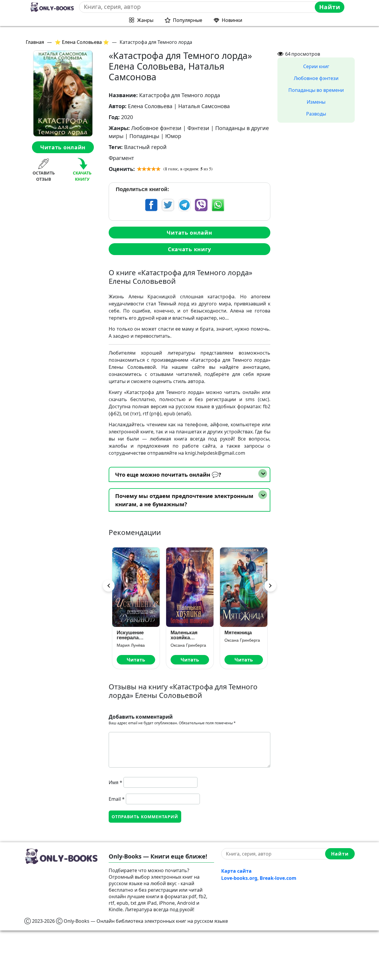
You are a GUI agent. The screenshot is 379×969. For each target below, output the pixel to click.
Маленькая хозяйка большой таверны (183, 635)
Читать (135, 659)
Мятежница (237, 632)
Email (117, 799)
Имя (115, 782)
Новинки (232, 20)
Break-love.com (278, 878)
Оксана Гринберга (188, 645)
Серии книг (316, 66)
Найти (329, 7)
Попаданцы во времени (316, 90)
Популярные (187, 20)
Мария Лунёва (130, 645)
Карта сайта (236, 871)
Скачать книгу (189, 249)
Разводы (316, 113)
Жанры (145, 20)
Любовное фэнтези (316, 78)
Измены (316, 102)
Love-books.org (239, 878)
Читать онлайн (63, 147)
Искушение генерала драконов (129, 635)
